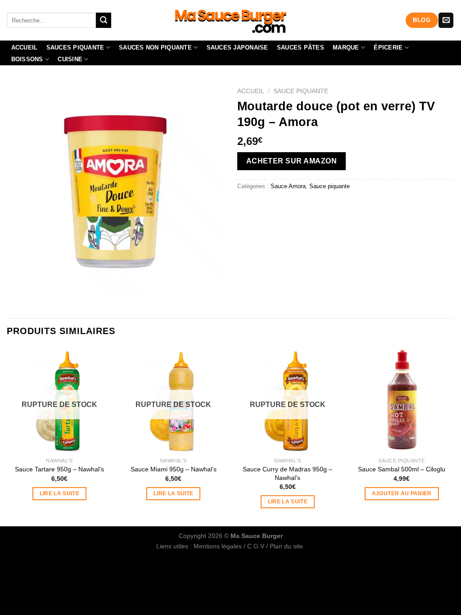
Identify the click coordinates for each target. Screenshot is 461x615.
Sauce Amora (288, 186)
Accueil (24, 47)
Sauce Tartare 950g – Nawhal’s (59, 469)
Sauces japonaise (237, 47)
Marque (346, 47)
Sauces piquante (75, 47)
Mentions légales (218, 546)
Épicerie (388, 47)
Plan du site (286, 546)
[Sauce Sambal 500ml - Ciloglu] (401, 400)
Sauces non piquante (155, 47)
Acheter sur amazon (291, 161)
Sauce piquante (300, 91)
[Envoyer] (103, 20)
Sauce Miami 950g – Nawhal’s (174, 469)
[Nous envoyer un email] (445, 20)
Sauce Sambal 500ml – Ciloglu (401, 469)
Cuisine (70, 59)
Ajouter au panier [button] (402, 493)
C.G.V (255, 546)
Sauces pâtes (300, 47)
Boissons (27, 59)
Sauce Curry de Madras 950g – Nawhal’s (287, 473)
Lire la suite (60, 493)
